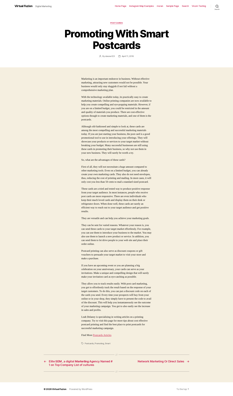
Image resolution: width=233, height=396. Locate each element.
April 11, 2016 (128, 56)
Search (185, 6)
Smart (107, 343)
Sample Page (172, 6)
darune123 (110, 56)
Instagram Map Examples (141, 6)
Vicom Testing (199, 6)
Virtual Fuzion (23, 6)
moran (160, 6)
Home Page (120, 6)
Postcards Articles (102, 335)
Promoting (99, 343)
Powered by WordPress (80, 389)
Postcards (116, 23)
